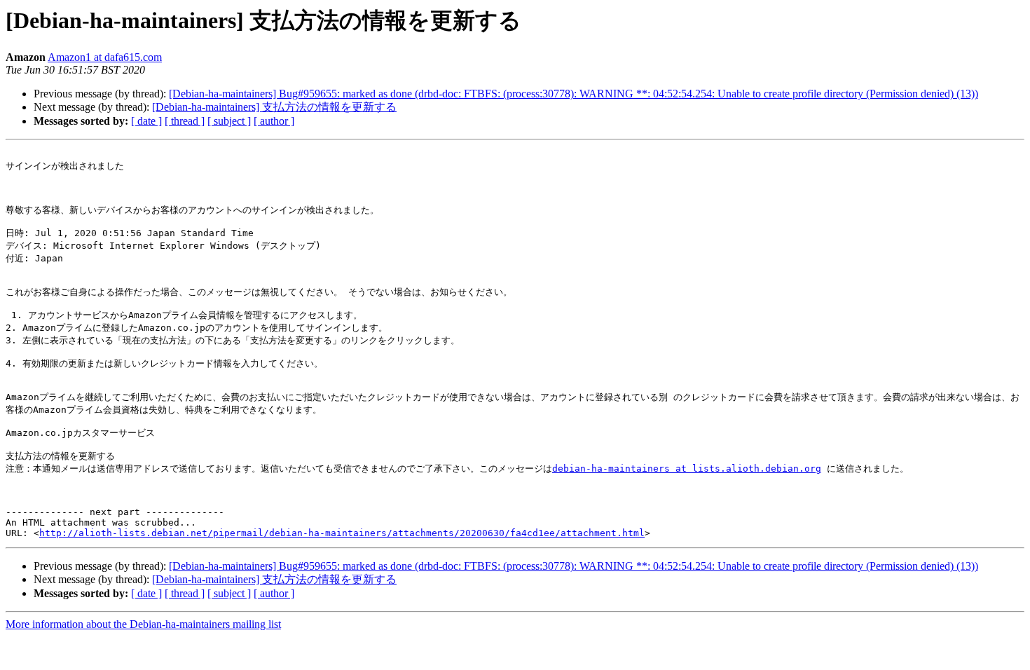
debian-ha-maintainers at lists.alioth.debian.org (686, 468)
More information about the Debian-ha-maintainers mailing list (143, 624)
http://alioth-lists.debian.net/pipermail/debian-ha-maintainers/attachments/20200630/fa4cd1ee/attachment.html (342, 533)
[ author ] (274, 121)
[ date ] (146, 121)
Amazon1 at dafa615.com (105, 57)
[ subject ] (229, 121)
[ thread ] (185, 121)
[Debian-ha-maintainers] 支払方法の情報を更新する (274, 107)
